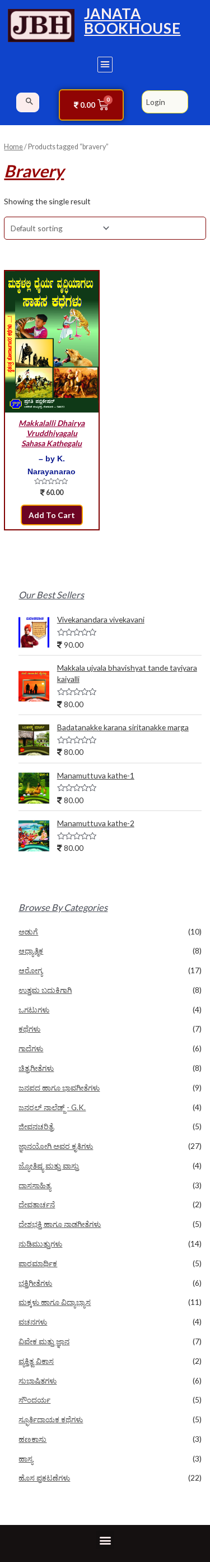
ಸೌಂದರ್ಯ (34, 1399)
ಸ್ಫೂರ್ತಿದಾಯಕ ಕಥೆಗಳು (50, 1419)
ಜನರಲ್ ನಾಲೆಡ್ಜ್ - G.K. (52, 1107)
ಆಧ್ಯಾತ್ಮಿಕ (30, 950)
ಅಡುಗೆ (28, 931)
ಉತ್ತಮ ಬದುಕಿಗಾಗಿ (45, 990)
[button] (105, 64)
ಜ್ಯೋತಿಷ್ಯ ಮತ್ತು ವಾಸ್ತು (48, 1165)
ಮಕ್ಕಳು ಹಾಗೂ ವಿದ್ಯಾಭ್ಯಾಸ (54, 1302)
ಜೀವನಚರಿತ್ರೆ (36, 1126)
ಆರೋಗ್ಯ (30, 970)
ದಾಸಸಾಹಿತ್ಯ (34, 1185)
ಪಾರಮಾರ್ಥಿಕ (37, 1263)
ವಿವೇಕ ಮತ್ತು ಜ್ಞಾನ (43, 1341)
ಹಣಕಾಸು (32, 1439)
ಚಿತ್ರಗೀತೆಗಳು (36, 1068)
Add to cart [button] (52, 515)
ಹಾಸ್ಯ (25, 1458)
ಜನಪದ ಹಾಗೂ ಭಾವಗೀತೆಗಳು (59, 1087)
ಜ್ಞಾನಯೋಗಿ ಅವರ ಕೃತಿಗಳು (55, 1146)
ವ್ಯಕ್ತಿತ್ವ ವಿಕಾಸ (36, 1361)
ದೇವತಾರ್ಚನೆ (36, 1204)
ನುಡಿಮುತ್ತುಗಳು (40, 1243)
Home (13, 147)
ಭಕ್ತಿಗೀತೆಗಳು (35, 1283)
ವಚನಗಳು (32, 1321)
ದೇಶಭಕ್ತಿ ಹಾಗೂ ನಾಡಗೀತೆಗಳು (59, 1224)
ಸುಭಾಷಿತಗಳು (37, 1380)
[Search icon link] (30, 101)
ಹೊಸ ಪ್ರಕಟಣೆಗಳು (44, 1477)
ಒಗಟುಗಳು (33, 1009)
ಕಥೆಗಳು (29, 1028)
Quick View (51, 404)
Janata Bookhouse (132, 20)
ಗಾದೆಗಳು (30, 1048)
